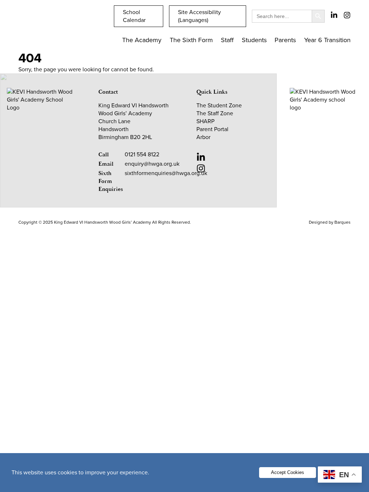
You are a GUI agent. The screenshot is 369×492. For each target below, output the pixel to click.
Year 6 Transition (327, 40)
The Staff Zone (214, 113)
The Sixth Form (191, 40)
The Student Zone (219, 105)
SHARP (205, 121)
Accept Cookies (287, 472)
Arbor (203, 137)
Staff (227, 40)
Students (254, 40)
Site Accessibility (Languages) (199, 16)
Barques (342, 222)
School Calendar (134, 16)
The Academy (141, 40)
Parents (285, 40)
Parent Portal (212, 129)
